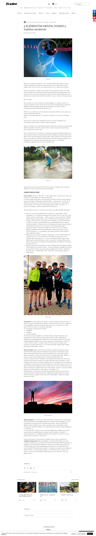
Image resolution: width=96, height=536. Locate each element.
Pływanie (41, 13)
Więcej (73, 13)
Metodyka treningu (64, 13)
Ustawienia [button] (73, 533)
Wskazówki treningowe (30, 13)
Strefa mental (27, 463)
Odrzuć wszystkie (81, 533)
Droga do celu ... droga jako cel (47, 495)
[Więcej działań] (71, 22)
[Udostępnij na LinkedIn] (30, 468)
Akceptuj (90, 533)
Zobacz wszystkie (75, 479)
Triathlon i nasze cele (67, 494)
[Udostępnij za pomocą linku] (34, 468)
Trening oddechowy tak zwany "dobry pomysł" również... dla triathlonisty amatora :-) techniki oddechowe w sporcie (26, 495)
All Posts (19, 13)
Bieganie (54, 13)
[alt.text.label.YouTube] (8, 4)
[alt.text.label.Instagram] (10, 4)
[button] (49, 4)
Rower (47, 13)
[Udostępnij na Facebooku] (24, 468)
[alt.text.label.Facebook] (6, 4)
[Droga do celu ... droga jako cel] (48, 487)
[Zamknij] (94, 534)
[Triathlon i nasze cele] (69, 487)
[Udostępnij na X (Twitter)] (27, 468)
